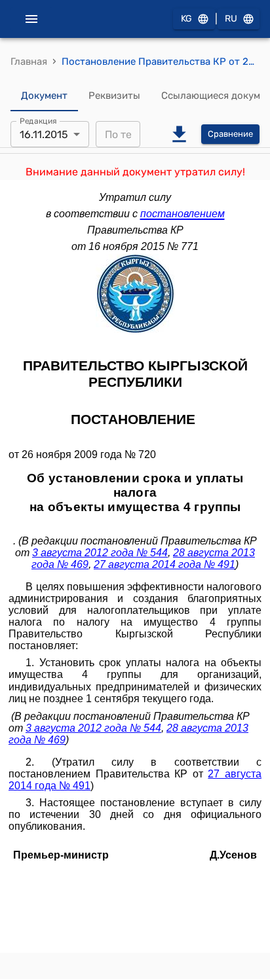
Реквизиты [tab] (114, 95)
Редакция (38, 121)
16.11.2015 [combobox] (44, 134)
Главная (28, 61)
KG (186, 18)
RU (231, 18)
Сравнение (230, 134)
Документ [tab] (44, 95)
